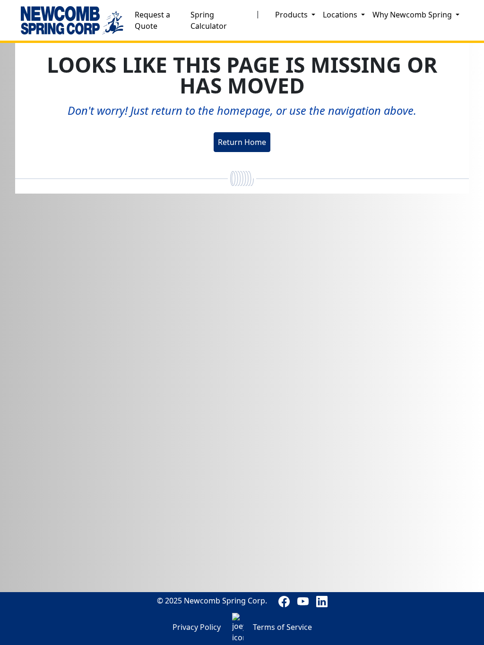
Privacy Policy (197, 627)
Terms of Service (282, 627)
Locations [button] (341, 14)
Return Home (242, 142)
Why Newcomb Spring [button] (413, 14)
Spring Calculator (208, 20)
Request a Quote (152, 20)
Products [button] (292, 14)
